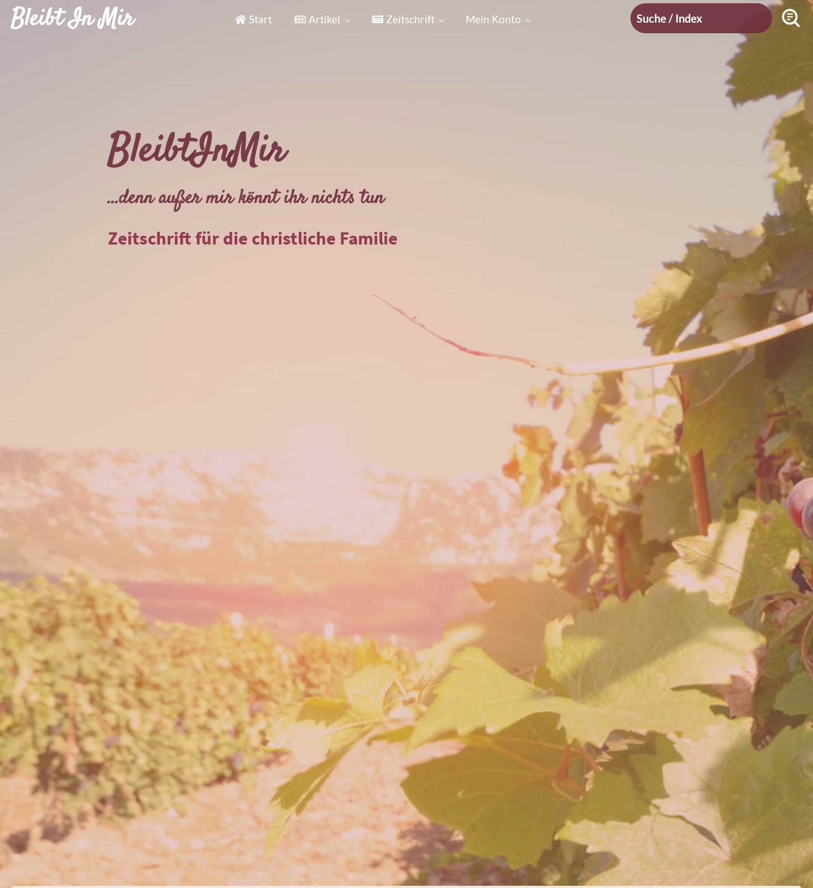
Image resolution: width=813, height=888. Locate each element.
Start (260, 19)
